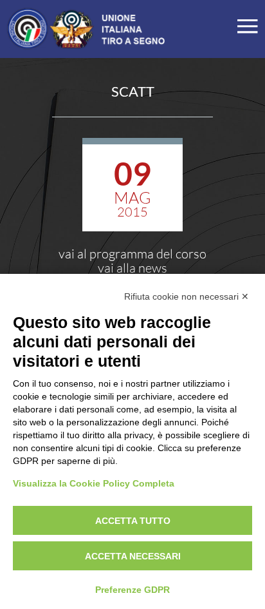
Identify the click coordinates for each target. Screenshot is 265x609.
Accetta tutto (132, 521)
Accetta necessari (133, 556)
